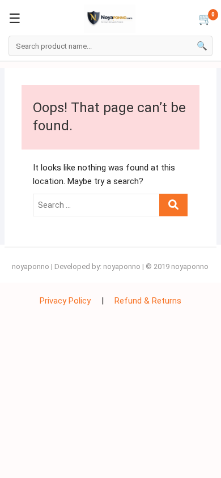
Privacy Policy (65, 301)
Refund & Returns (147, 301)
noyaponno (30, 266)
